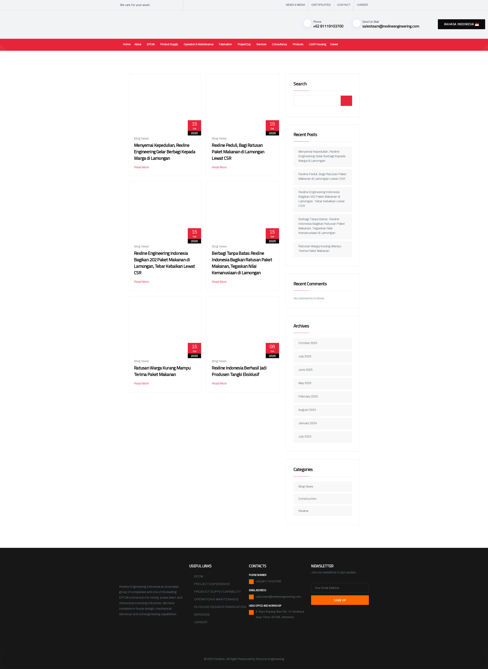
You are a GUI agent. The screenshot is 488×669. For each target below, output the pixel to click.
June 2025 (305, 369)
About (137, 44)
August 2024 (307, 409)
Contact (344, 4)
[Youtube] (169, 627)
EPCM (151, 44)
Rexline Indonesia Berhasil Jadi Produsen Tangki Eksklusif (239, 371)
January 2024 (307, 423)
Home (126, 44)
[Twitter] (135, 627)
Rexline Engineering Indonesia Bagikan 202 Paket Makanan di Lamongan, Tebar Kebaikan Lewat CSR (164, 263)
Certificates (321, 4)
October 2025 (307, 343)
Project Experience (212, 584)
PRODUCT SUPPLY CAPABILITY (217, 591)
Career (362, 4)
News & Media (295, 4)
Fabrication (225, 44)
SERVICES (202, 614)
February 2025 (308, 396)
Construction (307, 498)
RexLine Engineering (270, 659)
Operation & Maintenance (198, 44)
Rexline (303, 511)
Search (300, 84)
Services (261, 44)
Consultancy (279, 44)
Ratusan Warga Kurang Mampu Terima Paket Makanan (162, 371)
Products (298, 44)
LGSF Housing (317, 44)
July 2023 (304, 436)
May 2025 (304, 383)
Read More (141, 167)
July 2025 (304, 356)
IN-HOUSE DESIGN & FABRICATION (220, 607)
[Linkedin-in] (157, 627)
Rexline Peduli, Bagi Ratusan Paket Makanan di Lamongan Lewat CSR (238, 151)
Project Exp (244, 44)
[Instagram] (146, 627)
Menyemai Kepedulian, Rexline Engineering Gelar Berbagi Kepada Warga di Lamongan (164, 151)
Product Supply (169, 44)
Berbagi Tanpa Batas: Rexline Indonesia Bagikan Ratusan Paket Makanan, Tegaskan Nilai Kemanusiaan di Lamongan (242, 263)
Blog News (141, 138)
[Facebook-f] (124, 627)
